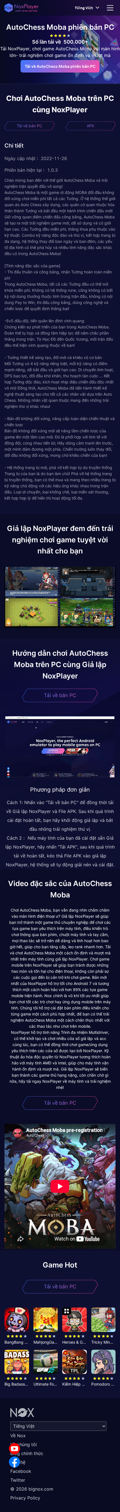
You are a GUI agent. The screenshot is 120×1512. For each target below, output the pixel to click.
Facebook (20, 1471)
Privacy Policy (25, 1498)
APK (90, 125)
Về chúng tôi (23, 1444)
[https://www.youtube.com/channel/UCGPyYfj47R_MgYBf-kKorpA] (14, 1448)
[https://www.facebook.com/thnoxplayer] (14, 1462)
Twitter (17, 1480)
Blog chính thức (26, 1453)
